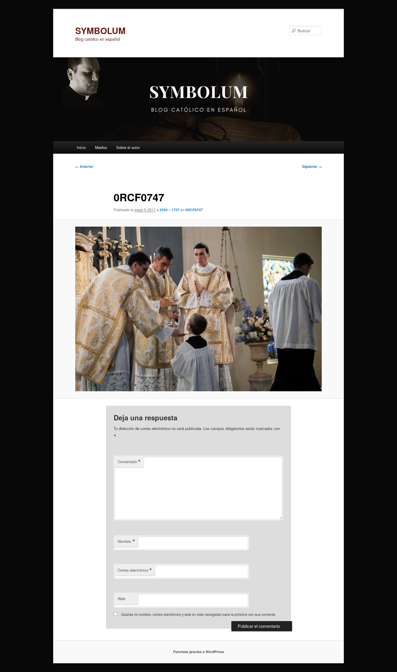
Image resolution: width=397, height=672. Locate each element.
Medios (101, 147)
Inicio (81, 147)
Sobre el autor (128, 147)
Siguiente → (312, 166)
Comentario (129, 461)
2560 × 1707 (170, 209)
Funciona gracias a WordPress (198, 651)
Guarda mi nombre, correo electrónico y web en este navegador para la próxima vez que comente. (198, 614)
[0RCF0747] (198, 309)
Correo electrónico (135, 570)
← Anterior (84, 166)
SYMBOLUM (100, 30)
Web (121, 598)
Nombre (126, 541)
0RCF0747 (194, 209)
